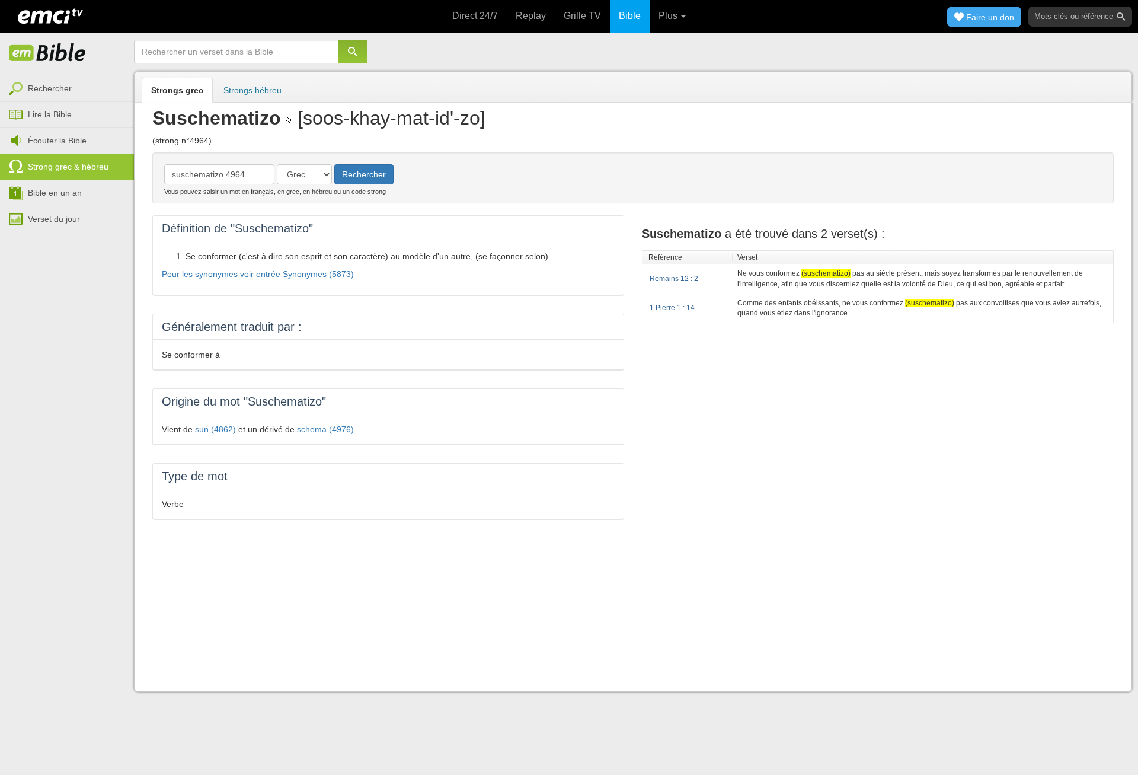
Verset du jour (54, 219)
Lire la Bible (50, 114)
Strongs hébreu (252, 90)
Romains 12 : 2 (674, 279)
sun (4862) (215, 429)
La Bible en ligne (47, 53)
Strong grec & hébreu (68, 166)
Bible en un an (55, 192)
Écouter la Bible (57, 140)
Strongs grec (177, 90)
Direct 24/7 (475, 16)
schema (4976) (325, 429)
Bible (630, 16)
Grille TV (582, 16)
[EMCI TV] (50, 15)
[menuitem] (67, 89)
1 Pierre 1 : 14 (672, 308)
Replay (531, 16)
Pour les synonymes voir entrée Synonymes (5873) (258, 274)
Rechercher (50, 88)
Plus (669, 16)
